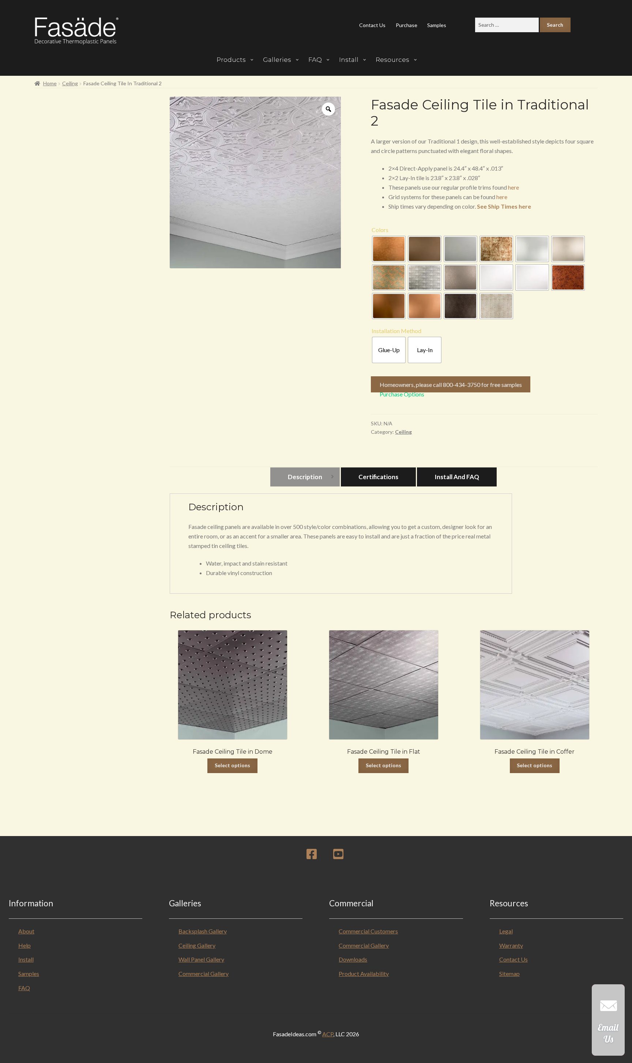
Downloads (353, 959)
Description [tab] (305, 477)
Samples (436, 25)
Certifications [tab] (378, 477)
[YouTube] (338, 856)
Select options (232, 765)
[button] (608, 1023)
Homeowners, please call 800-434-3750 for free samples (451, 384)
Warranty (511, 945)
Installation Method (396, 330)
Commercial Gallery (203, 973)
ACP (327, 1033)
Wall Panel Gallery (201, 959)
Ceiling (70, 83)
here (513, 187)
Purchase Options (402, 394)
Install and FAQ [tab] (456, 477)
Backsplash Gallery (202, 931)
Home (50, 83)
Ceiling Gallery (196, 945)
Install (26, 959)
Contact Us (372, 25)
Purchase (406, 25)
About (26, 931)
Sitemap (509, 973)
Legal (506, 931)
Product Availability (364, 973)
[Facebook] (311, 856)
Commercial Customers (368, 931)
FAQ (24, 987)
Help (24, 945)
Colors (380, 229)
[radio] (388, 249)
